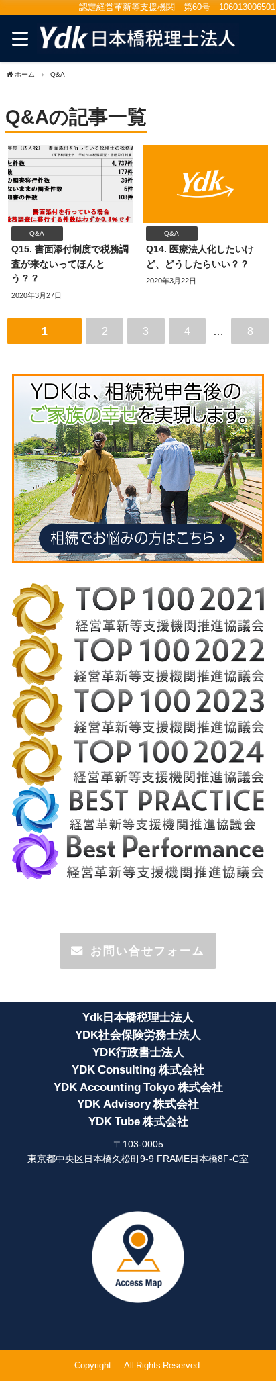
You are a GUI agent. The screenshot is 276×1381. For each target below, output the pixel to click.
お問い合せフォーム (147, 950)
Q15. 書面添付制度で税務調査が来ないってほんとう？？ (70, 263)
